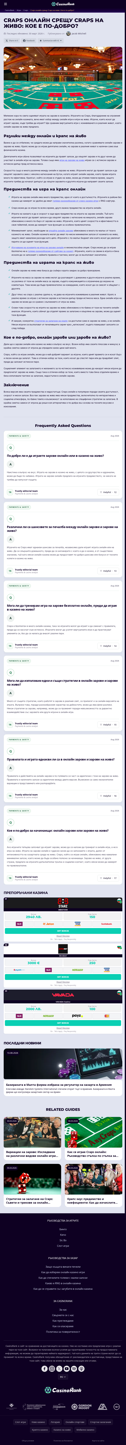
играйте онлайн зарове (61, 230)
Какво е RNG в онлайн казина (63, 1283)
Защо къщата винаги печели (63, 1266)
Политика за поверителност (63, 1331)
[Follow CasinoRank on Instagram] (52, 1369)
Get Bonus (63, 931)
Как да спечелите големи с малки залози (63, 1277)
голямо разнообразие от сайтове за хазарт (50, 251)
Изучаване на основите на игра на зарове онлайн (38, 247)
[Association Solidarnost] (58, 1407)
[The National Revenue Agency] (11, 1407)
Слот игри (63, 1246)
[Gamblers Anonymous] (102, 1407)
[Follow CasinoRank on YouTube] (67, 1369)
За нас (63, 1309)
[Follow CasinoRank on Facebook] (44, 1369)
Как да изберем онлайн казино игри (63, 1272)
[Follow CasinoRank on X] (59, 1369)
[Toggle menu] (5, 4)
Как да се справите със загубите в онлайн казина (63, 1288)
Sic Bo (63, 1240)
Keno (63, 1234)
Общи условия (28, 1440)
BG (61, 1376)
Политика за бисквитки (63, 1440)
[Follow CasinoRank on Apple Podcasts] (81, 1369)
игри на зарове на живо (72, 160)
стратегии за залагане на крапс (51, 320)
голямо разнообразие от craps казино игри (75, 200)
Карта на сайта (98, 1440)
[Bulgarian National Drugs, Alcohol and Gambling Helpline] (34, 1407)
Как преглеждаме (63, 1320)
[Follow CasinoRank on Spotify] (74, 1369)
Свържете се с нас (63, 1315)
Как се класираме (63, 1326)
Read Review (63, 935)
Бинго (63, 1229)
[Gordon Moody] (81, 1407)
